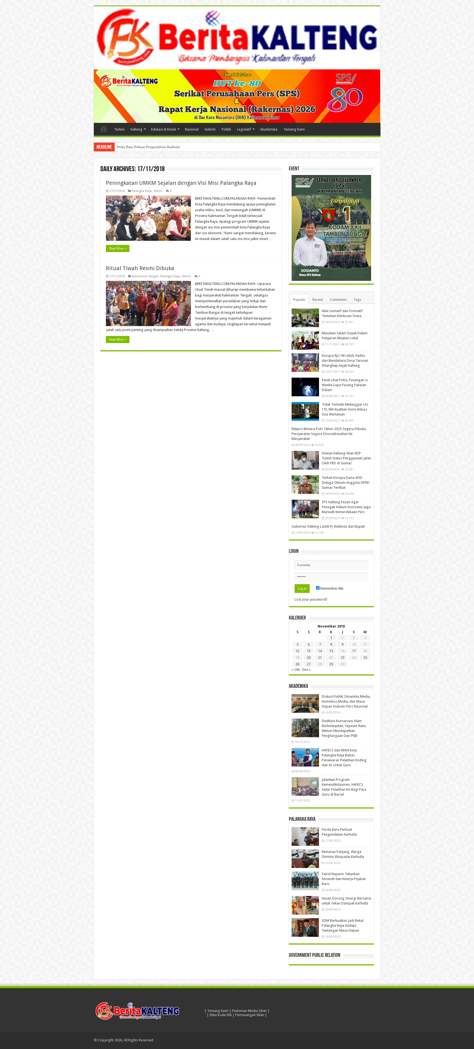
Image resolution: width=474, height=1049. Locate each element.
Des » (306, 670)
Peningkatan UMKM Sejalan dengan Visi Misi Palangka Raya (181, 183)
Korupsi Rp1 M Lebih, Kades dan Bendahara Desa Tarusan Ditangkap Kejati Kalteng (345, 360)
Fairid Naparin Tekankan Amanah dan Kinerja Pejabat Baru (344, 879)
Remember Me (331, 588)
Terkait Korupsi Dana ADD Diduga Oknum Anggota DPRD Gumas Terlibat (345, 483)
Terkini (119, 129)
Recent (317, 300)
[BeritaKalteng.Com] (237, 37)
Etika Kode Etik (221, 1015)
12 (297, 651)
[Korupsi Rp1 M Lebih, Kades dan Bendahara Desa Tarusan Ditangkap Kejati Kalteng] (305, 362)
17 (354, 651)
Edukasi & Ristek (163, 129)
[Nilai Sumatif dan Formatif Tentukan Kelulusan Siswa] (305, 318)
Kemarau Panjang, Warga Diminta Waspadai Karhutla (156, 147)
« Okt (296, 670)
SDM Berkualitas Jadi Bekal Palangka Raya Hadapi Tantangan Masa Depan (342, 925)
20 (309, 657)
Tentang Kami (294, 129)
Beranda (104, 128)
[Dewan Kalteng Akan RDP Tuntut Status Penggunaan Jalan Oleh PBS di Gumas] (305, 460)
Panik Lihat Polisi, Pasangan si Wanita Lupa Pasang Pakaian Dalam (345, 385)
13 (309, 651)
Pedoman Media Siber (249, 1011)
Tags (357, 300)
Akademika (268, 129)
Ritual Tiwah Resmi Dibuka (140, 268)
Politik (226, 129)
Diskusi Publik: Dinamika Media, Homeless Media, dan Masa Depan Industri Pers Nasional (346, 701)
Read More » (117, 248)
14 (320, 651)
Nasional (192, 129)
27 (309, 664)
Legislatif (244, 129)
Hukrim (210, 129)
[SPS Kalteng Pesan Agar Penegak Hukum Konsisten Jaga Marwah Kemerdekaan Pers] (305, 509)
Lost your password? (311, 599)
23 (343, 657)
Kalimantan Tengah (145, 276)
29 (331, 664)
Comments (338, 300)
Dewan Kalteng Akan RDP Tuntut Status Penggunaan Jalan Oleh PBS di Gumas (346, 458)
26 (297, 664)
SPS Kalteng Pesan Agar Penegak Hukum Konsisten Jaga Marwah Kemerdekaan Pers (346, 507)
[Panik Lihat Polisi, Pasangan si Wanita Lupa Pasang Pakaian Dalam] (305, 387)
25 (365, 657)
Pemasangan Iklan (249, 1015)
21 (320, 657)
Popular (299, 300)
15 (331, 651)
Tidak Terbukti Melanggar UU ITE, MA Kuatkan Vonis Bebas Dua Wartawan (345, 409)
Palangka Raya (142, 191)
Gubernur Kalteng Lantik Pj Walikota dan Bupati (328, 526)
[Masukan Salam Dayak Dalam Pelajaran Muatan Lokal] (305, 340)
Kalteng (136, 129)
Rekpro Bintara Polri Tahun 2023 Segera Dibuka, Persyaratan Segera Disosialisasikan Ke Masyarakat (329, 434)
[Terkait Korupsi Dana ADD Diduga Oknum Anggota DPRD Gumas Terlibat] (305, 484)
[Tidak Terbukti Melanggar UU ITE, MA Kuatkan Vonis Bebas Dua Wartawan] (305, 411)
